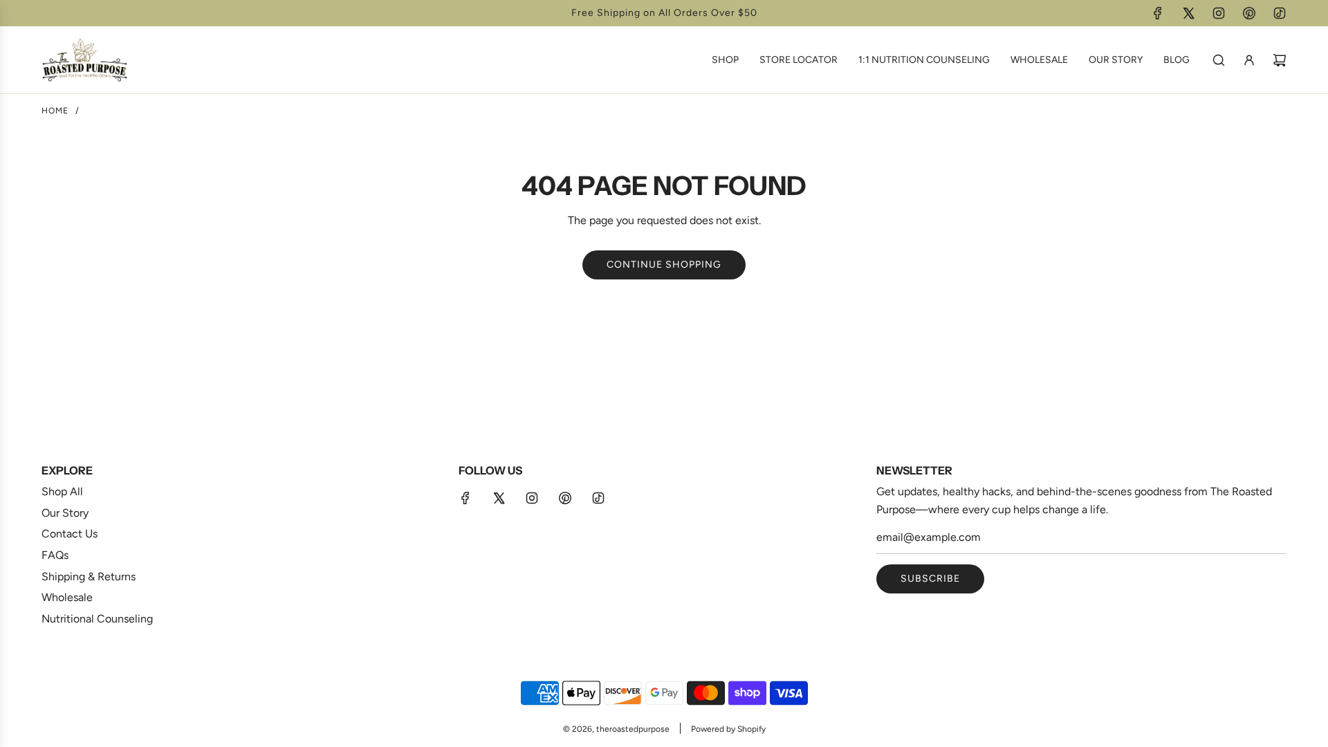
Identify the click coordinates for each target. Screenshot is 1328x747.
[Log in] (1249, 60)
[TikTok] (1279, 13)
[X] (1188, 13)
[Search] (1219, 60)
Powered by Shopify (728, 729)
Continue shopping (664, 264)
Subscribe (930, 578)
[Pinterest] (1249, 13)
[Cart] (1279, 60)
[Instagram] (1219, 13)
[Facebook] (1158, 13)
